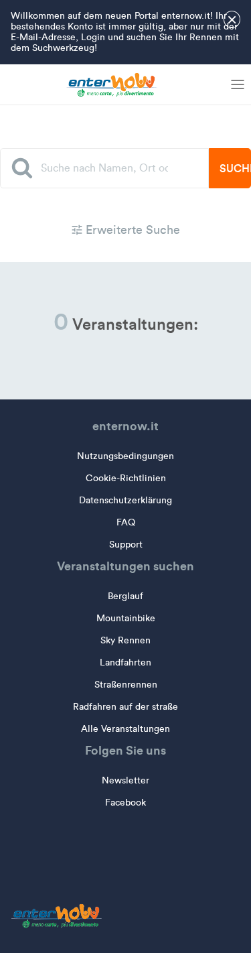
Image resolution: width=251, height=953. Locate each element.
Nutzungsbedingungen (125, 456)
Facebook (125, 802)
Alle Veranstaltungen (125, 729)
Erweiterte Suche (131, 230)
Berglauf (125, 596)
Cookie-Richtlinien (126, 478)
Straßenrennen (125, 684)
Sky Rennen (125, 640)
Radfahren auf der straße (125, 706)
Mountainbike (125, 618)
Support (126, 544)
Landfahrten (125, 662)
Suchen (235, 168)
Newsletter (125, 780)
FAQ (125, 522)
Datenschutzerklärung (125, 500)
